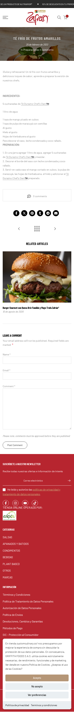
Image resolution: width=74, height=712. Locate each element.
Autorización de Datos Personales (22, 608)
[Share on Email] (56, 213)
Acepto (37, 677)
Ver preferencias (37, 694)
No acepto (37, 686)
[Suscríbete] (67, 480)
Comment (9, 386)
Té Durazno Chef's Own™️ (35, 103)
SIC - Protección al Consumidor (20, 634)
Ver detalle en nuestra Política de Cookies (27, 664)
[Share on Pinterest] (32, 213)
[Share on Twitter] (24, 213)
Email (6, 370)
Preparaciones (31, 49)
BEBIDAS (8, 557)
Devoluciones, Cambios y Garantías (23, 621)
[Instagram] (15, 503)
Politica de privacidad (17, 705)
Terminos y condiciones (44, 705)
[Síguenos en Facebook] (6, 503)
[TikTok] (35, 503)
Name (7, 354)
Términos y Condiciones (16, 594)
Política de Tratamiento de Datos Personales (28, 601)
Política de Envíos (13, 614)
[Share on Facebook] (16, 213)
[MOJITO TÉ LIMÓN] (19, 229)
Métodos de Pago (12, 628)
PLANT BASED (11, 564)
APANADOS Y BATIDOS (16, 543)
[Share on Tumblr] (40, 213)
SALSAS (7, 537)
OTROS (7, 570)
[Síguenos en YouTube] (25, 503)
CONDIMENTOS (11, 550)
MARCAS (8, 577)
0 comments (47, 49)
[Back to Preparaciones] (37, 229)
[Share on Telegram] (48, 213)
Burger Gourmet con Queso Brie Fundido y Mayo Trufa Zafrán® (31, 307)
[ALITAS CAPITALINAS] (55, 229)
